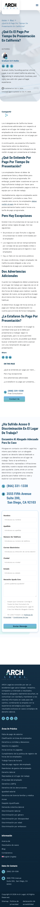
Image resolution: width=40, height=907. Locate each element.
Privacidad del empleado (12, 780)
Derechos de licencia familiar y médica (18, 795)
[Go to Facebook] (3, 719)
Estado (6, 569)
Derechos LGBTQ (9, 784)
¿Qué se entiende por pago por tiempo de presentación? (20, 370)
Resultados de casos (10, 845)
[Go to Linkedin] (7, 719)
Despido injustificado (10, 803)
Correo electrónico (12, 548)
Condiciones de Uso (20, 617)
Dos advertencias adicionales (16, 378)
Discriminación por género (13, 815)
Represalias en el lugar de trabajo (16, 776)
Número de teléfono (12, 537)
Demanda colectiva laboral (13, 807)
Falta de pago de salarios (12, 734)
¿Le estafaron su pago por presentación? (20, 382)
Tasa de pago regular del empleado (16, 764)
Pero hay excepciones (13, 374)
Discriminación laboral (11, 811)
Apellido (7, 526)
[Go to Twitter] (11, 719)
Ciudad (6, 558)
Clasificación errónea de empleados (16, 738)
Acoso (4, 799)
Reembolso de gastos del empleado (16, 768)
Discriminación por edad (12, 823)
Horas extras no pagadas (12, 750)
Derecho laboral (8, 772)
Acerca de (6, 841)
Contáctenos (7, 853)
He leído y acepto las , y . (18, 616)
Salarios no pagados (10, 746)
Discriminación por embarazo (14, 826)
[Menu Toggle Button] (37, 5)
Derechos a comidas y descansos (15, 742)
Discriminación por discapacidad (15, 819)
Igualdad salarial (8, 792)
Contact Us (14, 399)
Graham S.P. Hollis (10, 61)
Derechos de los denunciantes (14, 788)
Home (4, 20)
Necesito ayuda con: (12, 579)
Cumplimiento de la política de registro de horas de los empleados (19, 755)
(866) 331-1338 (17, 486)
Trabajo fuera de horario (12, 761)
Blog (12, 20)
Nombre (7, 516)
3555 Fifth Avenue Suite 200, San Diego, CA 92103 (17, 881)
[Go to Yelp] (15, 719)
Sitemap (5, 901)
